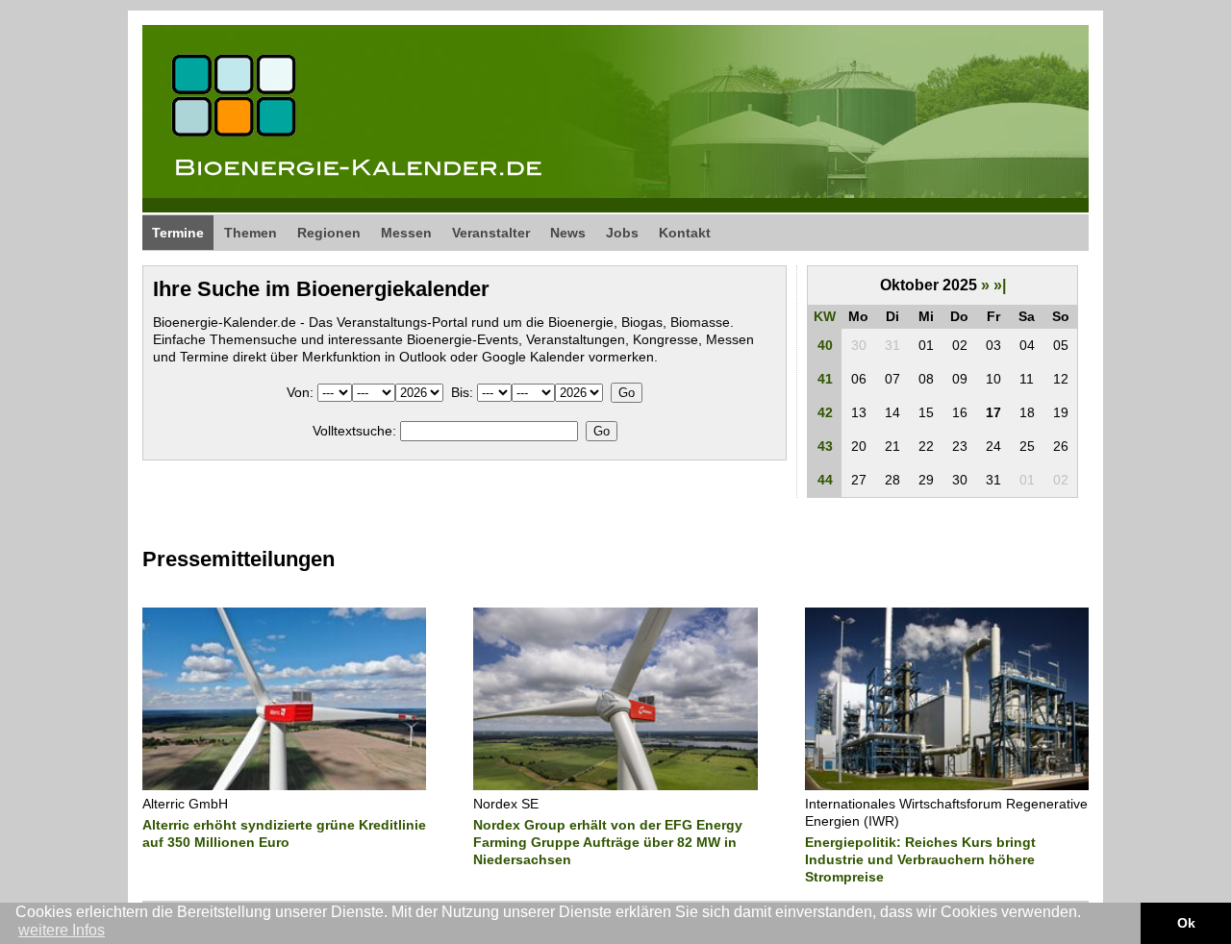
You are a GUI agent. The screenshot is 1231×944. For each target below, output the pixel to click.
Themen (250, 232)
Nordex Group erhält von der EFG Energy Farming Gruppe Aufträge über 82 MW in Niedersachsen (607, 842)
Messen (406, 232)
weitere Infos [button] (61, 930)
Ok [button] (1186, 923)
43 (825, 446)
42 (825, 412)
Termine (178, 232)
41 (825, 378)
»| (999, 285)
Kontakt (685, 232)
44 (825, 479)
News (568, 232)
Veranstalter (491, 232)
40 (825, 345)
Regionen (329, 232)
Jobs (622, 232)
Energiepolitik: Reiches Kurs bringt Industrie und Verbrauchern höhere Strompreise (920, 859)
